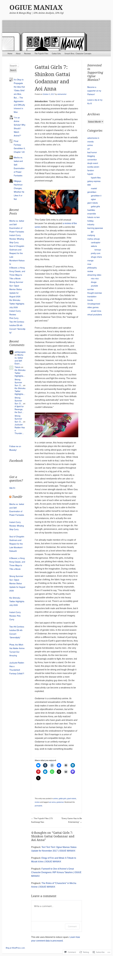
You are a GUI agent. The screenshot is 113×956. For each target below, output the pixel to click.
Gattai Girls (56, 54)
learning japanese (95, 228)
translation (91, 296)
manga (90, 260)
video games (93, 307)
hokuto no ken (93, 217)
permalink (38, 806)
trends (90, 300)
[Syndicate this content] (10, 497)
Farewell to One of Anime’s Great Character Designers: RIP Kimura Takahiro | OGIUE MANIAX (56, 872)
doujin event (92, 163)
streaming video (94, 274)
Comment (72, 926)
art (88, 148)
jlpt (92, 231)
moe (89, 264)
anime (55, 799)
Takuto (18, 367)
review (37, 802)
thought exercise (94, 292)
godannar (60, 802)
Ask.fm (12, 487)
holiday (90, 220)
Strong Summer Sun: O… (19, 382)
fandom (90, 170)
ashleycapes (20, 351)
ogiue (93, 199)
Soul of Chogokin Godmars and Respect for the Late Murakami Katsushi (16, 543)
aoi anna (52, 802)
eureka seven (93, 166)
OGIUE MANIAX (36, 8)
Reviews (27, 54)
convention (92, 159)
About (18, 54)
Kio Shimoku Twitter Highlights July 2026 (16, 304)
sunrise (90, 289)
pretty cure (95, 253)
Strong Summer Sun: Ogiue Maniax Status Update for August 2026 (16, 289)
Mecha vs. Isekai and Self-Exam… (19, 359)
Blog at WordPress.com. (15, 948)
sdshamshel (61, 94)
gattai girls (62, 799)
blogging (91, 156)
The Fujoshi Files (41, 54)
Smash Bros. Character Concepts (77, 54)
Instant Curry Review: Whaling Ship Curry (16, 239)
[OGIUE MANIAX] (56, 35)
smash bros (96, 310)
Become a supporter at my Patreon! (94, 91)
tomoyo (98, 249)
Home (10, 54)
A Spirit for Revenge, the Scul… (19, 409)
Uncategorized (93, 303)
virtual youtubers (94, 314)
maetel (94, 188)
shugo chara (96, 256)
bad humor (92, 152)
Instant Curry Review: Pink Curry (15, 314)
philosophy (92, 267)
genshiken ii (96, 195)
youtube (94, 285)
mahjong (91, 235)
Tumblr (17, 497)
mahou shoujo (93, 238)
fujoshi (90, 174)
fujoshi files (96, 177)
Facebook (16, 460)
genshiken (91, 192)
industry (90, 224)
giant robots (71, 799)
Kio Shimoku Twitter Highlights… (20, 373)
